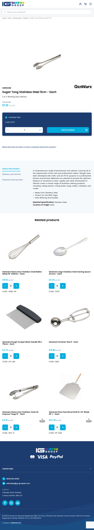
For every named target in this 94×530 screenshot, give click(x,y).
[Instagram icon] (11, 502)
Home (4, 18)
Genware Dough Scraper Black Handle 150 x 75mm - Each (22, 343)
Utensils (25, 18)
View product (24, 247)
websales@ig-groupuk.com (18, 483)
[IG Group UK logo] (13, 4)
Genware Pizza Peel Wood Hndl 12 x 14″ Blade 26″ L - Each (69, 413)
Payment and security (12, 180)
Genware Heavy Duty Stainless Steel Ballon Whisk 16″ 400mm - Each (22, 273)
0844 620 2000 (12, 479)
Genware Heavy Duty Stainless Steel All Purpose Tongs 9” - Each (20, 413)
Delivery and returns (11, 174)
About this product (11, 169)
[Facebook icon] (4, 502)
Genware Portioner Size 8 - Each (63, 342)
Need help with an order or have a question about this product (29, 147)
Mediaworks (16, 523)
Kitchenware (17, 18)
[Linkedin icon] (17, 502)
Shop (9, 18)
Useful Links (7, 468)
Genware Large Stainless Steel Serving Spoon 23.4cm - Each (70, 273)
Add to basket (68, 130)
